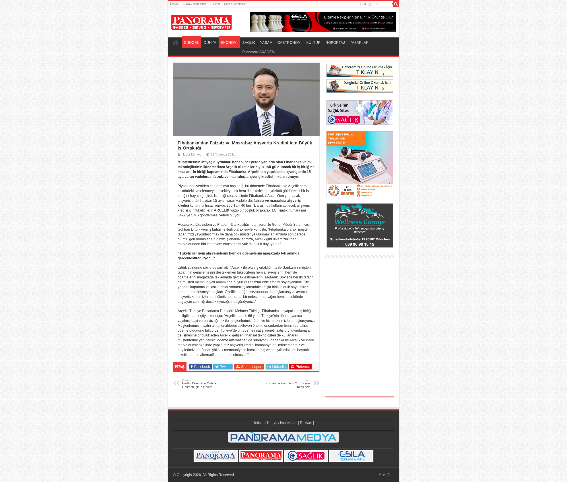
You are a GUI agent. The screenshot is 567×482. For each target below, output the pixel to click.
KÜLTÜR (313, 43)
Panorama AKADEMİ (259, 52)
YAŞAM (266, 43)
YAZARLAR (359, 43)
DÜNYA (210, 43)
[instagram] (369, 4)
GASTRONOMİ (289, 43)
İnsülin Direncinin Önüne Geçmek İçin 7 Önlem (199, 384)
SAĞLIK (248, 43)
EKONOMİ (229, 43)
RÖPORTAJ (335, 43)
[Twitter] (365, 4)
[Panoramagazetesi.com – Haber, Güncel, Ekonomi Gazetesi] (201, 21)
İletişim (174, 4)
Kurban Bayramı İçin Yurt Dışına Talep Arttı (288, 384)
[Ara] (396, 4)
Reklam (215, 4)
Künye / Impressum (194, 4)
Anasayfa (176, 42)
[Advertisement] (360, 327)
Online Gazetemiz (235, 4)
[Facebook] (360, 4)
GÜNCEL (191, 43)
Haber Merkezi (192, 154)
